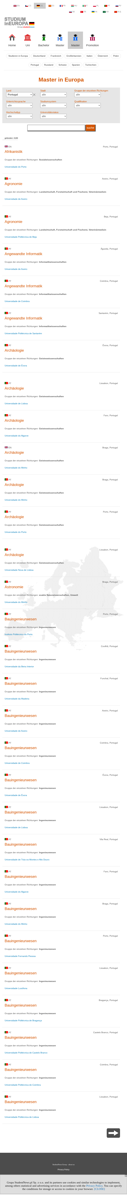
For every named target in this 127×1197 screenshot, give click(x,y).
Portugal (35, 65)
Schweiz (63, 65)
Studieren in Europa (18, 56)
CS (29, 6)
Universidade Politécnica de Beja (21, 237)
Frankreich (56, 56)
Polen (116, 56)
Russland (48, 65)
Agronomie (13, 184)
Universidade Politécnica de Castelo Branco (26, 1052)
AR (107, 12)
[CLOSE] (99, 1189)
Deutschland (39, 56)
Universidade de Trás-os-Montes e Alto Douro (27, 859)
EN (18, 6)
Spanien (76, 65)
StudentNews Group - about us (63, 1164)
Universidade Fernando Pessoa (20, 956)
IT (87, 6)
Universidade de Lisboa (16, 403)
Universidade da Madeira (17, 698)
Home (12, 45)
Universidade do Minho (16, 467)
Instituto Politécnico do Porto (19, 634)
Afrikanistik (13, 151)
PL (97, 6)
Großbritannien (73, 56)
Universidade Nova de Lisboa (19, 570)
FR (64, 6)
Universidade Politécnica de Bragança (23, 1020)
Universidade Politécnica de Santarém (23, 333)
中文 (119, 12)
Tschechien (90, 65)
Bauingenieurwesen (21, 619)
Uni (28, 45)
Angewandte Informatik (23, 254)
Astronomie (14, 587)
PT (109, 6)
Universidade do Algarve (16, 435)
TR (85, 12)
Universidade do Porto (15, 167)
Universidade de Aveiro (16, 199)
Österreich (103, 56)
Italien (89, 56)
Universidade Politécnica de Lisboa (22, 1117)
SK (73, 12)
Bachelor (43, 45)
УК (96, 12)
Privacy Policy (94, 1185)
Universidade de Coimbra (17, 301)
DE (41, 6)
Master (60, 45)
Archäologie (14, 350)
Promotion (92, 45)
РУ (120, 6)
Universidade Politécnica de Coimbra (23, 1085)
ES (53, 6)
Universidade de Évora (16, 365)
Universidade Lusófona (16, 988)
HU (75, 6)
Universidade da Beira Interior (19, 666)
